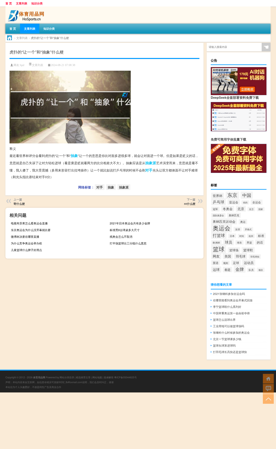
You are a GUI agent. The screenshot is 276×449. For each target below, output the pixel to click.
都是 (227, 269)
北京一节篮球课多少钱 (227, 339)
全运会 (256, 202)
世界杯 (217, 195)
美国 (227, 256)
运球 (216, 269)
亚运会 (233, 202)
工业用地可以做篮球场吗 (228, 326)
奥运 (242, 222)
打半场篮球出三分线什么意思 (128, 243)
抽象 (74, 155)
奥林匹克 (234, 215)
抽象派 (150, 162)
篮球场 (233, 250)
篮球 (218, 248)
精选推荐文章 (83, 377)
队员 (251, 269)
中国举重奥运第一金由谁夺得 (231, 313)
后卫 (251, 209)
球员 (228, 242)
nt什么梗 (189, 204)
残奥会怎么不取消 (121, 236)
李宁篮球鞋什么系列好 (227, 307)
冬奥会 (228, 208)
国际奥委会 (218, 215)
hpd (22, 65)
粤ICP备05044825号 (125, 377)
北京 (240, 208)
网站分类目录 (67, 377)
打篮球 (219, 235)
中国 (246, 195)
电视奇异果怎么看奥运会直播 (29, 223)
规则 (225, 263)
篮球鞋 (248, 250)
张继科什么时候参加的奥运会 (231, 332)
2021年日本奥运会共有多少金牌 (130, 223)
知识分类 (37, 3)
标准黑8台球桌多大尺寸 (125, 230)
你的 (245, 202)
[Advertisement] (121, 420)
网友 (216, 256)
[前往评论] (267, 388)
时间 (241, 236)
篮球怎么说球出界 (224, 320)
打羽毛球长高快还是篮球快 (230, 352)
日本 (232, 236)
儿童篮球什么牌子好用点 (26, 250)
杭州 (251, 236)
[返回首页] (267, 378)
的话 (260, 242)
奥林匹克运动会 (224, 221)
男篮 (249, 242)
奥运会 (221, 228)
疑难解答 (109, 377)
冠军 (215, 209)
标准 (261, 235)
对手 (149, 170)
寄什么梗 (19, 204)
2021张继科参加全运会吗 (229, 294)
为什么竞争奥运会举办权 (26, 243)
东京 (232, 194)
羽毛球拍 (254, 256)
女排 (237, 229)
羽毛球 (240, 256)
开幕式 (248, 229)
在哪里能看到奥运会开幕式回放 (233, 300)
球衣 (239, 242)
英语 (215, 263)
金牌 (239, 269)
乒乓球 (218, 202)
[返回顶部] (267, 398)
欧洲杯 (216, 242)
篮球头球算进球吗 (224, 345)
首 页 (8, 3)
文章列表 (21, 3)
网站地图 (97, 377)
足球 (236, 263)
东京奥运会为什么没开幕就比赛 (31, 230)
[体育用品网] (26, 8)
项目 (260, 269)
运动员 (249, 262)
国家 (260, 209)
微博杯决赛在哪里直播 (25, 236)
